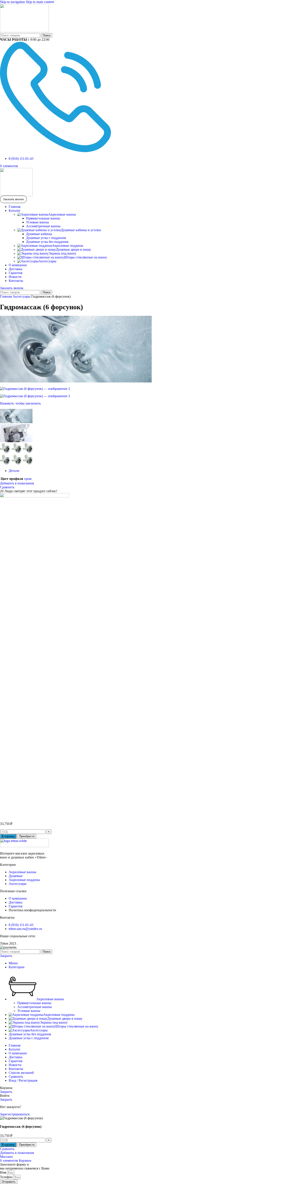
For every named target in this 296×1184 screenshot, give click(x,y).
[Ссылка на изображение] (24, 846)
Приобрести (26, 836)
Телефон (6, 1177)
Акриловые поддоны (67, 245)
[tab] (14, 471)
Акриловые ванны (62, 214)
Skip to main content (40, 2)
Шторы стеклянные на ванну (85, 257)
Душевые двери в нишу (73, 249)
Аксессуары (47, 261)
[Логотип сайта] (24, 31)
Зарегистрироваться (14, 1114)
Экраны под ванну (62, 253)
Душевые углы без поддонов (47, 242)
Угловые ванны (37, 222)
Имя (3, 1172)
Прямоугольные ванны (43, 218)
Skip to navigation (13, 2)
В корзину (8, 836)
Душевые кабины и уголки (81, 230)
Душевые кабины (39, 234)
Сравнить (16, 1076)
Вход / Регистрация (23, 1080)
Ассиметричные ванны (43, 226)
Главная (6, 296)
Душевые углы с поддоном (46, 238)
